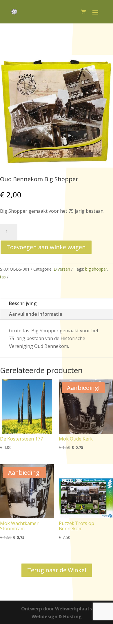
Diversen (62, 269)
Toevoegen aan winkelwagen (46, 247)
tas (3, 277)
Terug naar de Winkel (56, 570)
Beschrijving (23, 303)
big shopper (96, 269)
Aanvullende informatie (35, 314)
